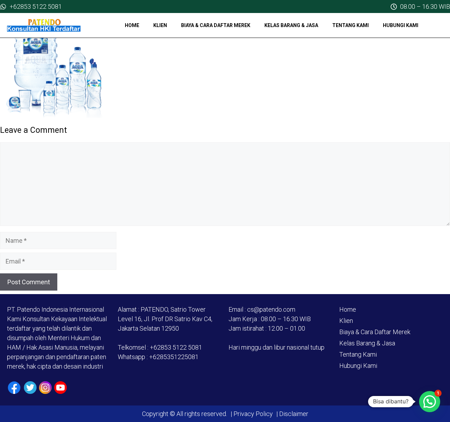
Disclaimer (293, 413)
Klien (160, 25)
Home (132, 25)
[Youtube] (60, 387)
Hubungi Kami (400, 25)
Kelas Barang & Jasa (291, 25)
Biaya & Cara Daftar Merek (215, 25)
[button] (429, 401)
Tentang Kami (350, 25)
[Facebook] (14, 388)
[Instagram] (45, 387)
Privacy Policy (253, 413)
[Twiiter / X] (30, 387)
